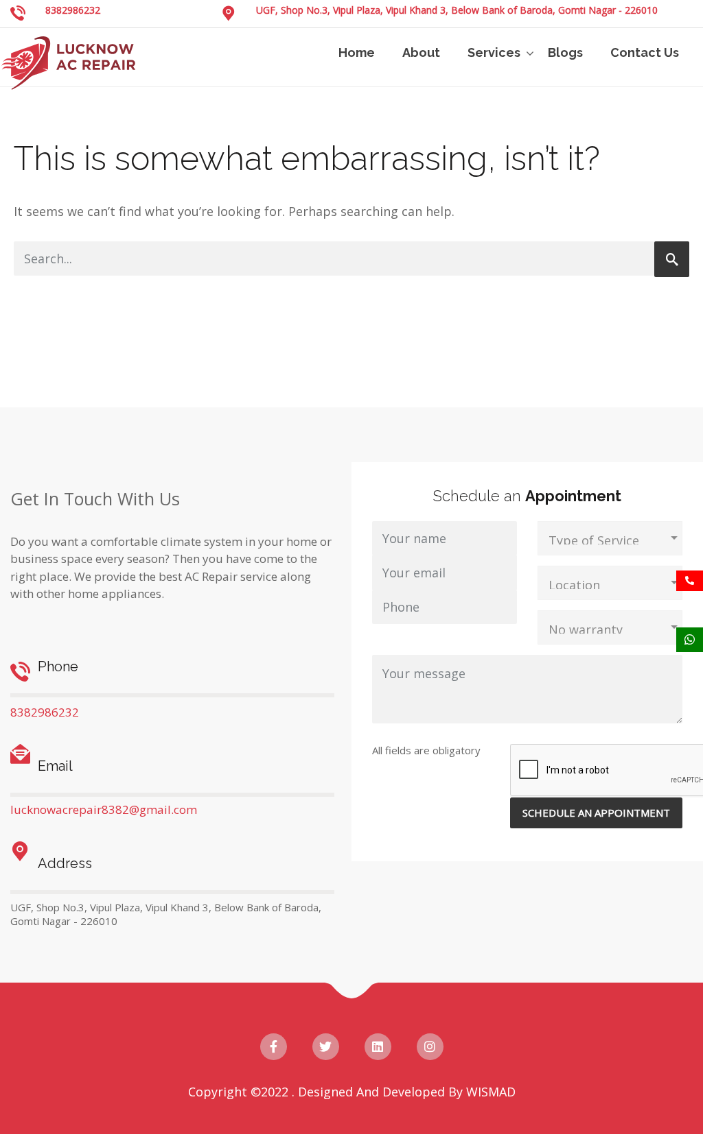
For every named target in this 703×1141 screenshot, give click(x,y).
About (421, 52)
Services (494, 52)
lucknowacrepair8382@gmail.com (103, 809)
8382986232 (72, 9)
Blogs (565, 52)
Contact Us (644, 52)
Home (356, 52)
